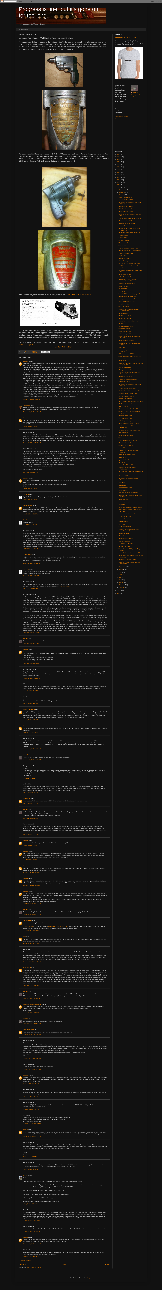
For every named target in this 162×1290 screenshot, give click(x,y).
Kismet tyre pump (123, 499)
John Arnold (27, 967)
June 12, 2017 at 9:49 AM (30, 525)
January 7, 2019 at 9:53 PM (31, 643)
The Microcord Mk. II (124, 316)
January (121, 587)
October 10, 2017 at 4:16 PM (31, 548)
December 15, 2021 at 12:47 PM (32, 962)
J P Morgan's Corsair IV (125, 543)
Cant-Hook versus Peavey (126, 396)
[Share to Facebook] (47, 352)
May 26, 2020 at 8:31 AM (30, 818)
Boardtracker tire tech (124, 226)
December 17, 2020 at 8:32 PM (32, 914)
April (120, 579)
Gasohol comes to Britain (125, 253)
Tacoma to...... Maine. (124, 318)
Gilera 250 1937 (123, 237)
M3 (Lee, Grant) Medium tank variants (129, 391)
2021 (119, 167)
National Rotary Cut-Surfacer (127, 388)
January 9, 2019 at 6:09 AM (31, 663)
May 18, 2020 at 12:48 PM (31, 792)
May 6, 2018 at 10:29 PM (30, 588)
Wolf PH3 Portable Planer (78, 294)
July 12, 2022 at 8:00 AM (30, 1096)
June (120, 574)
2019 (119, 172)
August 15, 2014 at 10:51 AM (31, 399)
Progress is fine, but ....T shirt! (125, 38)
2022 (119, 164)
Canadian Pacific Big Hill (125, 445)
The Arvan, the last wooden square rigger (130, 401)
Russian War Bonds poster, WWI (128, 248)
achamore (26, 1075)
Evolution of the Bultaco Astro (127, 514)
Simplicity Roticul (123, 432)
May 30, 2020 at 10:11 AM (30, 834)
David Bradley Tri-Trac (125, 367)
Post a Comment (26, 1260)
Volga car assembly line (125, 398)
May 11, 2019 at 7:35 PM (30, 720)
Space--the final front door (126, 460)
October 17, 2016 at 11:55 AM (32, 443)
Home (64, 1264)
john (24, 936)
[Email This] (42, 352)
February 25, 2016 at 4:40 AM (32, 412)
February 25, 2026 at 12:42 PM (32, 1244)
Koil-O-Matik (122, 457)
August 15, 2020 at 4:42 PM (31, 872)
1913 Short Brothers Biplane (126, 209)
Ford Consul (122, 524)
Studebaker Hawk (123, 533)
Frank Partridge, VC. (26, 345)
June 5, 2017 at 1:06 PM (30, 488)
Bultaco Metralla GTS (124, 277)
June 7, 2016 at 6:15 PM (30, 426)
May (120, 577)
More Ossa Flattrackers (125, 476)
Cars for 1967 (122, 245)
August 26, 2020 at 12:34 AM (31, 885)
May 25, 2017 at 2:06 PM (30, 472)
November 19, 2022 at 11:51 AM (32, 1123)
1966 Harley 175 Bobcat (125, 199)
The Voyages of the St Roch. (126, 223)
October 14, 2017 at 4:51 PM (31, 563)
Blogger (89, 1278)
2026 (119, 154)
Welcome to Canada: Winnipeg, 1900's (130, 507)
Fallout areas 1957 (124, 381)
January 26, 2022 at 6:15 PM (31, 985)
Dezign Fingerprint (29, 709)
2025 (119, 156)
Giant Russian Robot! (124, 526)
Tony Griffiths (27, 554)
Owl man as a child (124, 328)
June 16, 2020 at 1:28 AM (30, 860)
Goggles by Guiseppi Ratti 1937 (127, 379)
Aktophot (121, 536)
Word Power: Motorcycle (125, 435)
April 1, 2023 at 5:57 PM (30, 1156)
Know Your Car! (123, 313)
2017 (119, 177)
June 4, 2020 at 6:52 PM (30, 845)
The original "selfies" (124, 443)
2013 (119, 187)
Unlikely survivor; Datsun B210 (127, 393)
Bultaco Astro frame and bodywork (128, 321)
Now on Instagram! (22, 29)
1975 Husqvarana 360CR (126, 354)
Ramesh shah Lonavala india (32, 1004)
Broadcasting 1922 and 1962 (127, 559)
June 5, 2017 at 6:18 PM (30, 499)
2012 (119, 590)
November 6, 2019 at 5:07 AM (32, 749)
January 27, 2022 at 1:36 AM (31, 1013)
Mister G (25, 638)
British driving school (124, 274)
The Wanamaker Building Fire (127, 221)
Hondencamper (28, 505)
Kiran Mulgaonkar (28, 1029)
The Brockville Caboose (125, 538)
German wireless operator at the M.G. (129, 218)
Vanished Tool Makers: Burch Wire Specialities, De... (128, 310)
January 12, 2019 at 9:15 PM (31, 678)
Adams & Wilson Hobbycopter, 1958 (129, 553)
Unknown (26, 361)
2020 (119, 169)
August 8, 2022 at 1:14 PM (31, 1109)
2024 (119, 159)
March (121, 582)
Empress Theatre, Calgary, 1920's (128, 423)
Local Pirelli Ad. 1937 (124, 516)
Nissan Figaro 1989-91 (125, 197)
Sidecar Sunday (123, 261)
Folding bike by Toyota (125, 487)
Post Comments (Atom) (34, 1267)
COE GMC (121, 291)
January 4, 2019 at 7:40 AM (31, 632)
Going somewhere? (124, 235)
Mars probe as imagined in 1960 (128, 409)
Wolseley (121, 437)
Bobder (25, 1175)
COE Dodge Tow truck (125, 418)
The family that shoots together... (128, 296)
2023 (119, 162)
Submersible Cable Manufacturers (58, 926)
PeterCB (25, 1129)
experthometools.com (64, 586)
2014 (119, 185)
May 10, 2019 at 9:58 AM (30, 703)
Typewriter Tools (123, 521)
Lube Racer (121, 482)
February (122, 585)
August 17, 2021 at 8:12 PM (31, 943)
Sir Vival (120, 323)
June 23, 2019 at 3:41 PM (30, 732)
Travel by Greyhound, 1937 (126, 301)
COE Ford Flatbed (123, 306)
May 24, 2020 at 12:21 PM (31, 803)
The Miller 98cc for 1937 (125, 403)
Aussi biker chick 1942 (125, 415)
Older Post (106, 1264)
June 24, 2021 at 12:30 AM (31, 931)
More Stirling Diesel (124, 541)
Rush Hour (121, 504)
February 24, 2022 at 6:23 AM (32, 1069)
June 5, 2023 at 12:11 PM (30, 1169)
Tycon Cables (27, 920)
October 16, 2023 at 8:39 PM (31, 1220)
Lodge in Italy (122, 347)
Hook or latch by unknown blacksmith (129, 263)
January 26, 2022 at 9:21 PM (31, 998)
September (122, 567)
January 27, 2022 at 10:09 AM (32, 1023)
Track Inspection (123, 490)
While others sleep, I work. (126, 326)
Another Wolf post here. (64, 347)
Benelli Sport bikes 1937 (125, 465)
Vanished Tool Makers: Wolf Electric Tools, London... (129, 373)
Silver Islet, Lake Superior (126, 340)
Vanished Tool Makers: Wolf (126, 283)
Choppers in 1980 (123, 240)
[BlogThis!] (43, 352)
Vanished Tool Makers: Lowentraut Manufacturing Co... (128, 530)
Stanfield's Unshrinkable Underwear (129, 232)
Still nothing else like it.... (125, 376)
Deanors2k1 (26, 798)
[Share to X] (45, 352)
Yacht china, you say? (124, 331)
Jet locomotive (122, 288)
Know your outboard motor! (126, 299)
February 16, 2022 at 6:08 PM (32, 1034)
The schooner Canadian (125, 243)
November (122, 192)
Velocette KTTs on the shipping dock (129, 294)
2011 (118, 593)
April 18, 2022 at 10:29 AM (31, 1084)
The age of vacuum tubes (126, 370)
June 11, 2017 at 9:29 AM (30, 514)
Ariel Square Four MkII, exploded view (129, 250)
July (120, 572)
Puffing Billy (121, 462)
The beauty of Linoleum (125, 206)
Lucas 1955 (121, 448)
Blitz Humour (122, 485)
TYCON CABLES (28, 926)
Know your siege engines (125, 211)
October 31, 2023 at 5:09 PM (31, 1231)
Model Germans (123, 286)
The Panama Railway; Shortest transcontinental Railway (127, 280)
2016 (119, 180)
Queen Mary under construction (127, 440)
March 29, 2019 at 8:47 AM (31, 690)
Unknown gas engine (124, 502)
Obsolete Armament (124, 519)
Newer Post (22, 1264)
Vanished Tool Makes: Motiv (126, 454)
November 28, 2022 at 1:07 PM (32, 1136)
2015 (119, 182)
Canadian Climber (123, 304)
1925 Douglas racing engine (126, 420)
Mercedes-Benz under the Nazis (128, 492)
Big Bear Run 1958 (124, 546)
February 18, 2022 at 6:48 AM (32, 1058)
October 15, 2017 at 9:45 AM (31, 576)
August (121, 569)
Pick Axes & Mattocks (124, 258)
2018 (119, 174)
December (122, 190)
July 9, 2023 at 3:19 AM (30, 1204)
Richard (25, 1237)
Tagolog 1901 (122, 255)
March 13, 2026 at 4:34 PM (31, 1256)
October (121, 195)
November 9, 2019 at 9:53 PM (32, 760)
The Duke (26, 494)
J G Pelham (26, 405)
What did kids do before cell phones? (129, 430)
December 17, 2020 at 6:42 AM (32, 903)
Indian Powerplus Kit (124, 334)
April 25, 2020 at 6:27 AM (30, 778)
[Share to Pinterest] (49, 352)
